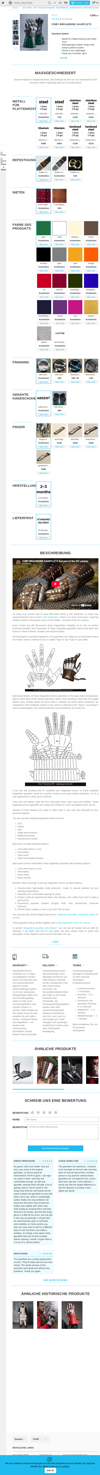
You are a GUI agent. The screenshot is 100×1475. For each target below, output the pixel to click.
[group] (23, 1070)
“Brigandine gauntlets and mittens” (40, 928)
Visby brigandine (50, 617)
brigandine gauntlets (67, 914)
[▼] (3, 154)
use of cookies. (62, 1466)
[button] (16, 48)
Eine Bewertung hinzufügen (55, 1148)
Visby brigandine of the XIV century (73, 923)
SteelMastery (21, 2)
